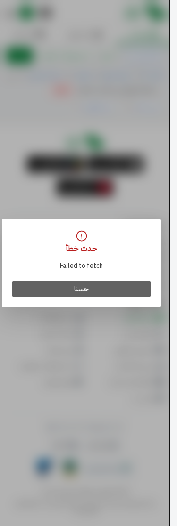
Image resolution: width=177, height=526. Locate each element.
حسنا (81, 289)
